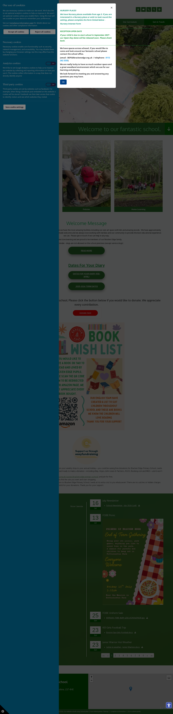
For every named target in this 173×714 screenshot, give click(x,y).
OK (63, 82)
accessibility (169, 705)
